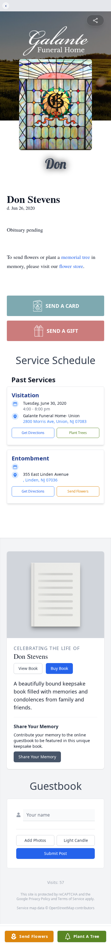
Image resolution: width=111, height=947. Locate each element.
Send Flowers (78, 491)
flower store (71, 266)
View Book (28, 668)
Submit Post (55, 853)
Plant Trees (78, 432)
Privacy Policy (39, 898)
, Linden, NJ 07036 (40, 480)
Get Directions (33, 432)
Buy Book (59, 668)
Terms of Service (71, 898)
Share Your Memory (37, 756)
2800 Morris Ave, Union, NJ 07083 (55, 421)
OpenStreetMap (61, 908)
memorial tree (75, 257)
